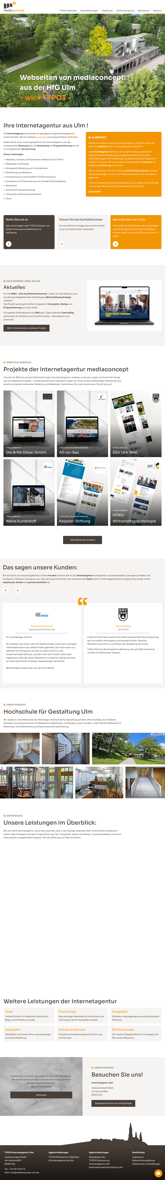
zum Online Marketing (56, 970)
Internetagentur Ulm (99, 1164)
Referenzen (144, 10)
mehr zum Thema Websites (57, 877)
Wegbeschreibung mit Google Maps (113, 1103)
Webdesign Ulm (97, 1157)
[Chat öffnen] (158, 1173)
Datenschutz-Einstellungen (146, 1164)
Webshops (107, 10)
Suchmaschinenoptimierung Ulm (106, 1167)
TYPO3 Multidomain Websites (64, 1157)
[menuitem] (68, 11)
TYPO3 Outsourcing (99, 1160)
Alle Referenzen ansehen (82, 540)
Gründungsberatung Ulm (61, 1160)
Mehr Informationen (41, 1086)
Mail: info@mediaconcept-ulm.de (22, 1172)
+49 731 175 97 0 (17, 1169)
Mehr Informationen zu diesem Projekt (26, 328)
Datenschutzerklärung (143, 1160)
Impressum (138, 1157)
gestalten (42, 137)
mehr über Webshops (89, 923)
